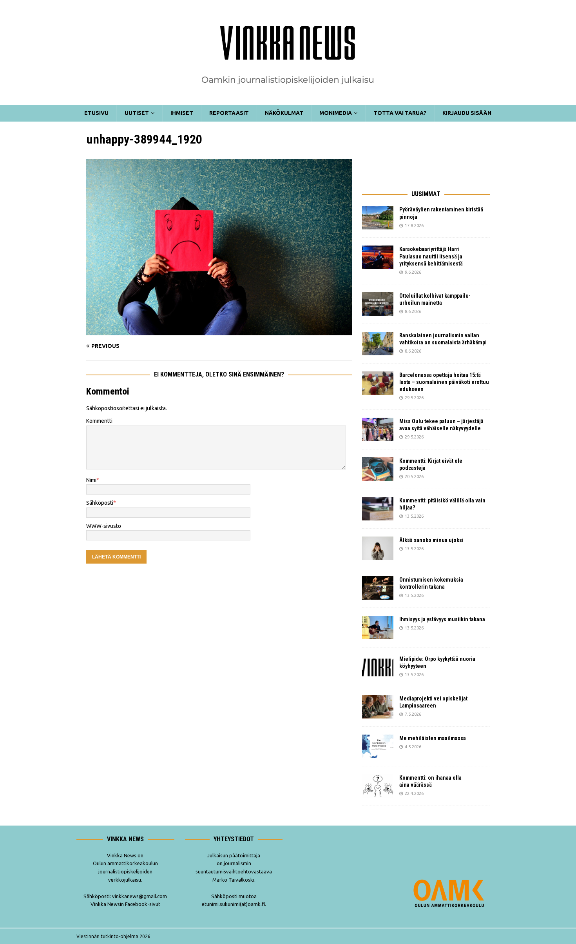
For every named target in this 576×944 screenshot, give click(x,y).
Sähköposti (99, 503)
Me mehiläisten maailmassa (432, 738)
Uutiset (137, 113)
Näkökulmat (284, 113)
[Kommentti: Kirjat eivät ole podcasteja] (377, 469)
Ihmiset (181, 113)
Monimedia (335, 113)
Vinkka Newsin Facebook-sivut (125, 904)
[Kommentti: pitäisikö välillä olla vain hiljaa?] (377, 508)
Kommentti (99, 421)
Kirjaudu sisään (466, 113)
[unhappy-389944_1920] (219, 331)
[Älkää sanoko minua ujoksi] (377, 548)
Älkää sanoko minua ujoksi (431, 540)
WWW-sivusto (103, 526)
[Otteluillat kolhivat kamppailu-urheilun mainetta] (377, 304)
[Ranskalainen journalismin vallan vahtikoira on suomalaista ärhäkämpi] (377, 343)
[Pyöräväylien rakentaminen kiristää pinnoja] (377, 217)
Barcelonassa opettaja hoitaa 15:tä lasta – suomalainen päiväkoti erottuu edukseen (444, 382)
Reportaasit (229, 113)
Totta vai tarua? (399, 113)
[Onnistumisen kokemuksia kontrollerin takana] (377, 588)
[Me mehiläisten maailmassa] (377, 746)
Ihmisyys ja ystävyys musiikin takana (443, 619)
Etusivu (96, 113)
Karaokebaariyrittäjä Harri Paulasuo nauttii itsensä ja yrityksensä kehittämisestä (431, 256)
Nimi (91, 480)
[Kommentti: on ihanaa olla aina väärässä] (377, 786)
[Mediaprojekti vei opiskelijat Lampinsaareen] (377, 706)
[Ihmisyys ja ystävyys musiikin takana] (377, 627)
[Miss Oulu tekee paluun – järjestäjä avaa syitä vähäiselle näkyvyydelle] (377, 429)
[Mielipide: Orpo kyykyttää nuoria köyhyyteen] (377, 667)
